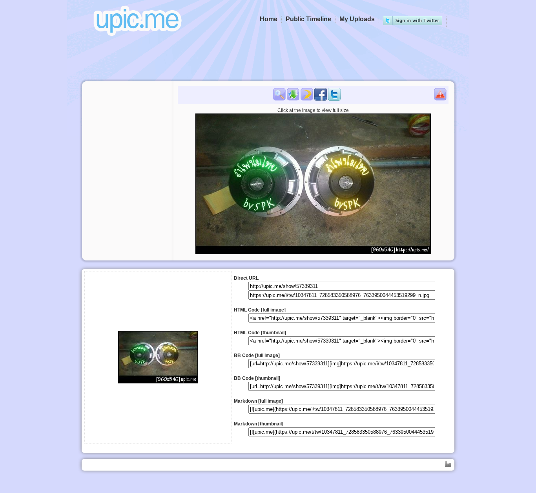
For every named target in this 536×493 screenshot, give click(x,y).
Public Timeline (308, 19)
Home (268, 19)
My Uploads (357, 19)
